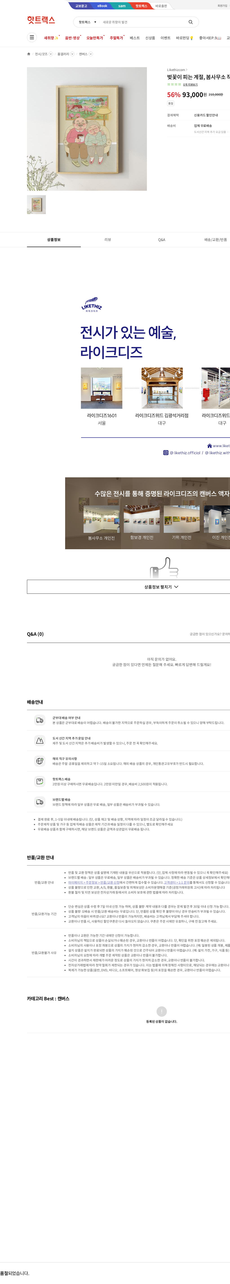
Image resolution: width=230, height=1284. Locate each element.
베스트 (135, 37)
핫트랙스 (84, 22)
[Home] (29, 54)
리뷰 (107, 239)
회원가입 (223, 5)
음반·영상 (72, 37)
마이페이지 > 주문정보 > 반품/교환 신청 (93, 882)
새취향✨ (51, 37)
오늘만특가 (94, 37)
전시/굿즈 (41, 54)
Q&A (162, 239)
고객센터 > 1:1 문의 (176, 882)
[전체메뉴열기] (32, 37)
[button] (182, 84)
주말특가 (116, 37)
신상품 (150, 37)
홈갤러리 (63, 54)
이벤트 (166, 37)
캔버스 (83, 54)
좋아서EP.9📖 (210, 37)
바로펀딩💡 (185, 37)
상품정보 (53, 239)
